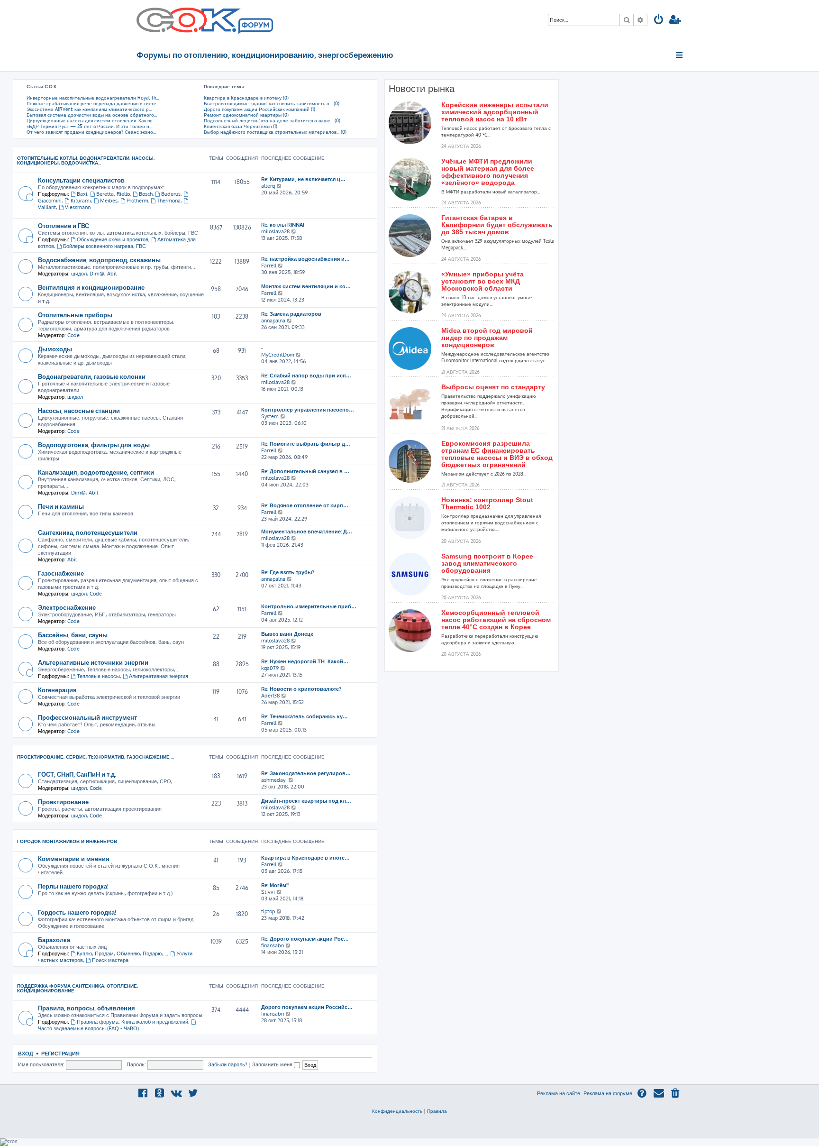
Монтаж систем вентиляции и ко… (306, 286)
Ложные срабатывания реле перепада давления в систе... (93, 103)
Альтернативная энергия (158, 676)
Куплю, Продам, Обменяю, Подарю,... (122, 953)
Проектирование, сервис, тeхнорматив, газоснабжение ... (95, 757)
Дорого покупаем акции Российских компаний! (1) (259, 109)
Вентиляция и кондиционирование (91, 287)
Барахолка (54, 939)
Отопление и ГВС (63, 225)
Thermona (169, 200)
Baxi (82, 194)
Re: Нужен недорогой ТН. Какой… (304, 661)
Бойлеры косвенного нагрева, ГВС (104, 246)
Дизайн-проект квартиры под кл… (306, 801)
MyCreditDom (277, 354)
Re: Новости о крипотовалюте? (301, 689)
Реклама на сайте (558, 1093)
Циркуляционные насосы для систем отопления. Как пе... (91, 120)
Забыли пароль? (227, 1064)
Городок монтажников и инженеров (67, 841)
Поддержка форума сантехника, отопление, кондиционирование (77, 988)
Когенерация (57, 690)
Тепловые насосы (98, 676)
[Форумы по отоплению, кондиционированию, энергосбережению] (255, 26)
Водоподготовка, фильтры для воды (94, 444)
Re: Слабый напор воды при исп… (306, 375)
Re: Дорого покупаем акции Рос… (305, 938)
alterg (268, 186)
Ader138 (270, 695)
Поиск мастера (110, 960)
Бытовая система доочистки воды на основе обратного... (92, 115)
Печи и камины (61, 506)
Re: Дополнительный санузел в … (305, 471)
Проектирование (63, 802)
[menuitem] (658, 20)
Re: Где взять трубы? (287, 572)
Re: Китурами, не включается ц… (303, 179)
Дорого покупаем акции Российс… (307, 1007)
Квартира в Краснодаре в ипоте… (305, 857)
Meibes (109, 200)
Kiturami (81, 200)
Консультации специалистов (81, 180)
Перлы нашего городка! (73, 886)
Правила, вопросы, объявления (86, 1008)
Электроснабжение (67, 607)
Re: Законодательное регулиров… (306, 773)
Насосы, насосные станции (79, 410)
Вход (25, 1053)
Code (73, 335)
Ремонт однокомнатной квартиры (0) (246, 115)
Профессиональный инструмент (87, 717)
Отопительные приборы (75, 315)
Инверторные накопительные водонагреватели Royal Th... (93, 98)
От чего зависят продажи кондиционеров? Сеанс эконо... (91, 132)
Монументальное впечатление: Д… (306, 531)
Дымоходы (55, 349)
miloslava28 (275, 231)
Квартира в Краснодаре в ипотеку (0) (246, 98)
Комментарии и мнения (73, 858)
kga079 (270, 668)
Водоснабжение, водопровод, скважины (99, 260)
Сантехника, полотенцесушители (87, 532)
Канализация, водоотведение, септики (96, 472)
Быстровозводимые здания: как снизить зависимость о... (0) (271, 103)
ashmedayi (274, 780)
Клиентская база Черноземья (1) (240, 126)
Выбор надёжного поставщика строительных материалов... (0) (275, 132)
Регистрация (60, 1053)
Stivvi (268, 892)
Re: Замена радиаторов (291, 314)
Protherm (137, 200)
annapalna (273, 320)
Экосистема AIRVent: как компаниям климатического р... (89, 109)
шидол (79, 273)
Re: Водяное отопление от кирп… (304, 505)
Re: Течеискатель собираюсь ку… (304, 716)
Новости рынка (422, 88)
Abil (112, 273)
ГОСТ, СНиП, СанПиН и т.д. (77, 774)
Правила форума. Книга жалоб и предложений (132, 1021)
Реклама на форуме (607, 1093)
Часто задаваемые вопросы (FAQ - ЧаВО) (88, 1028)
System (270, 416)
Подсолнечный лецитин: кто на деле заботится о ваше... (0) (272, 120)
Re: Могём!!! (275, 885)
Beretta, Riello (113, 194)
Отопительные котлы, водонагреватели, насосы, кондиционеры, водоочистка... (86, 160)
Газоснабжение (61, 573)
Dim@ (97, 273)
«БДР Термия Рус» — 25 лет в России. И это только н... (89, 126)
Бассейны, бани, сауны (73, 635)
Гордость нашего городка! (77, 912)
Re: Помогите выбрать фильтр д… (305, 443)
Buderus (171, 194)
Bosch (146, 194)
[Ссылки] (680, 55)
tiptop (268, 911)
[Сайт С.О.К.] (204, 20)
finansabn (272, 945)
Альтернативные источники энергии (93, 662)
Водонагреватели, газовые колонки (92, 376)
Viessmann (78, 207)
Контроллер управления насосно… (307, 409)
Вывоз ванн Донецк (287, 634)
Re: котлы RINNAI (282, 224)
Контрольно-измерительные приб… (308, 606)
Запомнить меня (273, 1064)
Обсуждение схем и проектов (112, 239)
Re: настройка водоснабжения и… (305, 259)
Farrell (268, 265)
